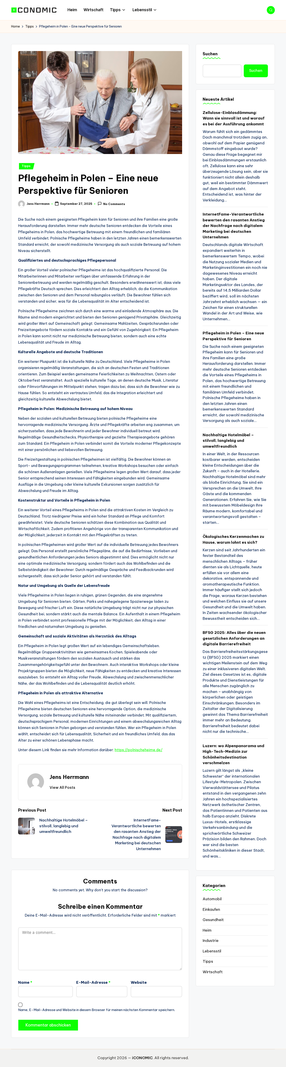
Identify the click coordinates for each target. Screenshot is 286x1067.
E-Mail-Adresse (93, 982)
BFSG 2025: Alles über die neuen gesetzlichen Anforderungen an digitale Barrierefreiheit (234, 638)
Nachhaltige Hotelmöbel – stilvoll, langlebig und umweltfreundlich (228, 440)
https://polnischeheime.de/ (138, 750)
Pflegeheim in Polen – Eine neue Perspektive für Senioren (233, 336)
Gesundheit (213, 919)
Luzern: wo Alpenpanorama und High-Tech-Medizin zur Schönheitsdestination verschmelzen (233, 754)
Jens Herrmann (69, 777)
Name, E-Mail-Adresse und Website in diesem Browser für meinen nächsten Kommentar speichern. (96, 1010)
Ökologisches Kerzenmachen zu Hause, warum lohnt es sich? (233, 539)
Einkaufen (211, 909)
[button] (62, 787)
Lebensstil (212, 950)
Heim (207, 930)
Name (25, 982)
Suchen (210, 53)
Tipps (26, 166)
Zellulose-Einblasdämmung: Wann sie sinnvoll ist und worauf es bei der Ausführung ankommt (234, 118)
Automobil (212, 898)
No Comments (114, 204)
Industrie (211, 940)
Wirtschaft (213, 971)
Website (139, 982)
